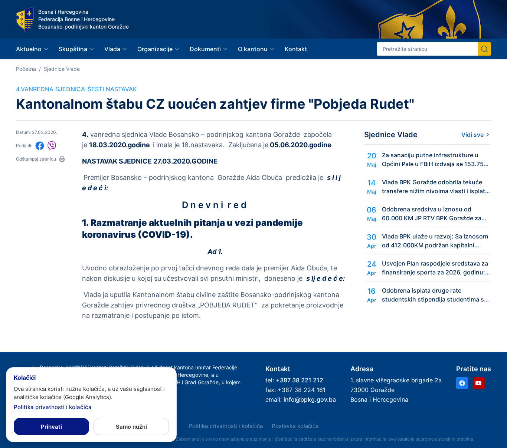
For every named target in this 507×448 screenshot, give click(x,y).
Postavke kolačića (295, 425)
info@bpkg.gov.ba (310, 399)
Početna (26, 69)
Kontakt (296, 49)
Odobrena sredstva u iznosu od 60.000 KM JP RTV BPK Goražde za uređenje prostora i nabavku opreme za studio (433, 214)
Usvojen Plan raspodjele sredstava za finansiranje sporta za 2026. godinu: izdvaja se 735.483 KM (435, 268)
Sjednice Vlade (62, 69)
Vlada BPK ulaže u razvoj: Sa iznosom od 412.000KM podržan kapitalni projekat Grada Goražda (435, 241)
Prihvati (51, 426)
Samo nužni (131, 426)
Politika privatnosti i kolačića (226, 425)
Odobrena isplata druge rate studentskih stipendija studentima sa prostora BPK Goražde (434, 295)
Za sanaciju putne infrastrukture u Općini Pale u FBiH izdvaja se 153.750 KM (434, 159)
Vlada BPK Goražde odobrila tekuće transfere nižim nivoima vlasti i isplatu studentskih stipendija (435, 186)
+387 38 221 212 (299, 380)
